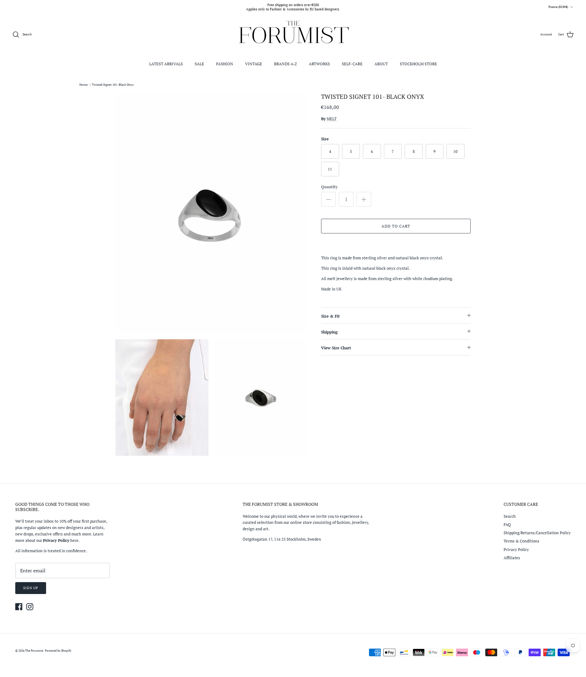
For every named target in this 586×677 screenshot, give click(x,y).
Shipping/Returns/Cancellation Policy (537, 532)
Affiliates (512, 557)
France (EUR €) (558, 7)
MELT (332, 118)
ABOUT (381, 64)
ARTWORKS (319, 64)
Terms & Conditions (521, 541)
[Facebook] (18, 606)
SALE (199, 64)
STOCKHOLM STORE (418, 64)
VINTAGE (253, 64)
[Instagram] (29, 606)
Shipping (329, 332)
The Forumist (34, 651)
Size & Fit (330, 316)
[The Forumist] (293, 34)
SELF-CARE (352, 64)
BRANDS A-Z (285, 64)
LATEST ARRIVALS (166, 64)
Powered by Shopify (58, 651)
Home (83, 85)
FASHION (224, 64)
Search (510, 516)
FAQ (507, 524)
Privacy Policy (516, 549)
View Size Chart (336, 348)
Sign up (30, 588)
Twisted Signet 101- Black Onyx (113, 85)
